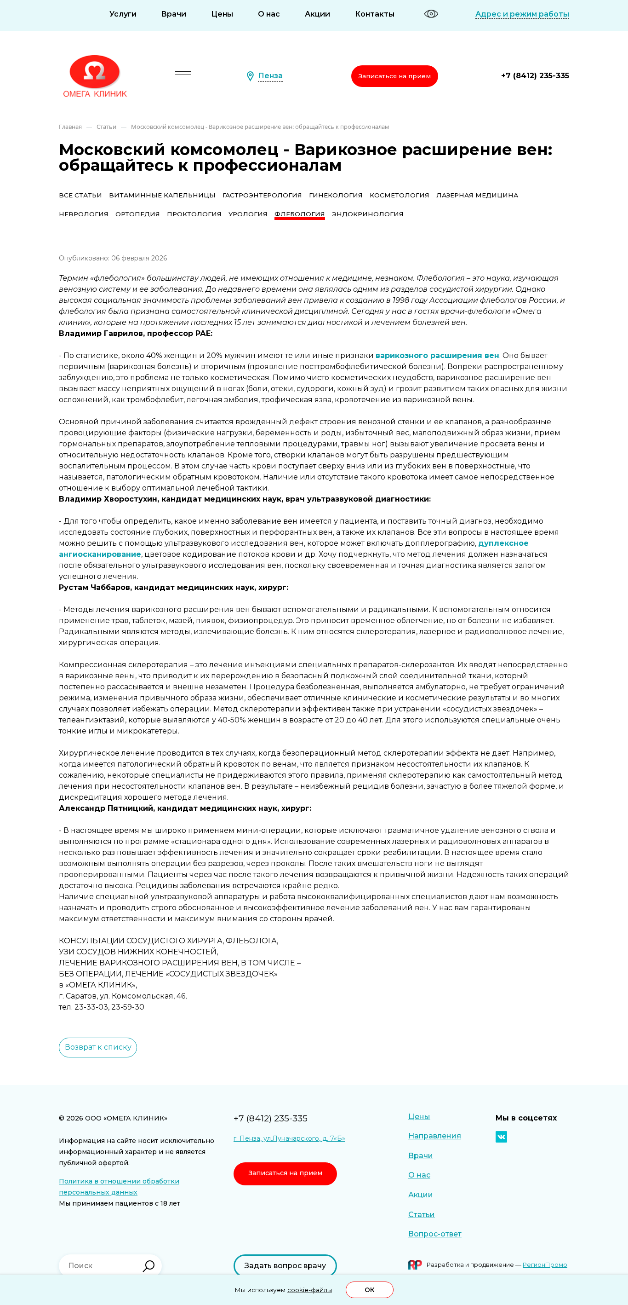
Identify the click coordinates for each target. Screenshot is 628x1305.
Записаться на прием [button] (395, 76)
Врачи (173, 14)
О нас (269, 14)
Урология (248, 214)
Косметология (399, 195)
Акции (317, 14)
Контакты (374, 14)
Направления (434, 1136)
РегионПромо (545, 1264)
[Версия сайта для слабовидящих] (431, 14)
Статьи (421, 1214)
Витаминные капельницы (162, 195)
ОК (370, 1289)
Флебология (299, 214)
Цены (222, 14)
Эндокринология (368, 214)
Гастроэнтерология (262, 195)
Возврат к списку (98, 1047)
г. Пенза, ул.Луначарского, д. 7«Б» (289, 1138)
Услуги (123, 14)
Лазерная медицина (477, 195)
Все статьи (80, 195)
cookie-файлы (309, 1289)
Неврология (83, 214)
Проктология (194, 214)
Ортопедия (137, 214)
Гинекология (336, 195)
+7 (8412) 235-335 (535, 75)
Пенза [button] (270, 75)
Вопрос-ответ (435, 1234)
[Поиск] (148, 1266)
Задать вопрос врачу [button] (285, 1265)
